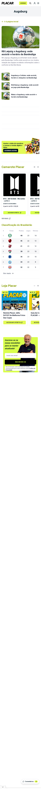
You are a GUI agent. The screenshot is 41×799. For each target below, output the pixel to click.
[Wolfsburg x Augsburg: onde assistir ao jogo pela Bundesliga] (6, 86)
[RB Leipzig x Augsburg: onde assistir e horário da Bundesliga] (20, 37)
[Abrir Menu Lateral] (38, 3)
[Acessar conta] (34, 3)
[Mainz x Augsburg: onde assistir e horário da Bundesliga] (6, 96)
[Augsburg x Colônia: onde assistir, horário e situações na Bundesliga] (6, 77)
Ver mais (5, 218)
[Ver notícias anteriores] (34, 167)
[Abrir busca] (30, 3)
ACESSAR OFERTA (13, 212)
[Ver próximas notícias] (37, 167)
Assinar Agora (10, 151)
